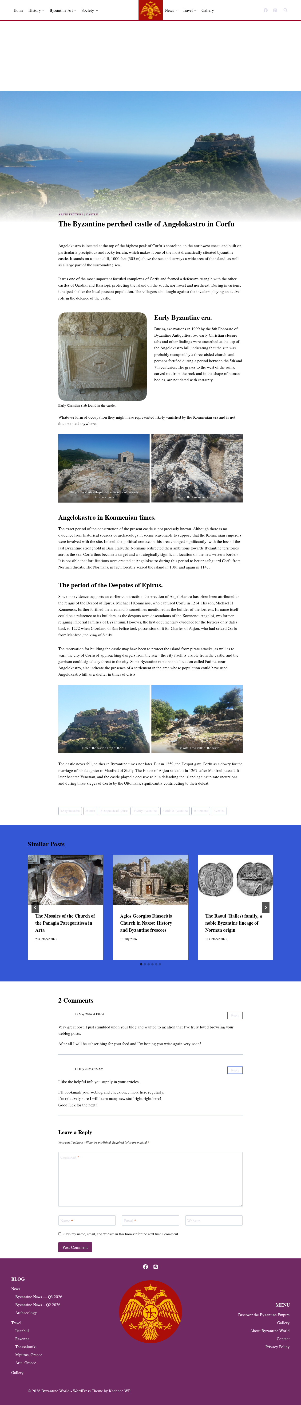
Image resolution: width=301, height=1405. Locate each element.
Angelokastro (70, 811)
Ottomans (201, 811)
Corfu (90, 811)
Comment (69, 1157)
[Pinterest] (275, 10)
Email (130, 1220)
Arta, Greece (25, 1362)
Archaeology (26, 1312)
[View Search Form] (285, 10)
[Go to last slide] (35, 907)
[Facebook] (266, 10)
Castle (92, 214)
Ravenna (22, 1338)
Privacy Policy (277, 1346)
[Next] (265, 907)
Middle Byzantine (175, 811)
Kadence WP (119, 1390)
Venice (219, 811)
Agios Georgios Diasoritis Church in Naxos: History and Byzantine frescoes (146, 922)
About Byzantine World (270, 1330)
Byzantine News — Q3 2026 (38, 1296)
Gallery (208, 10)
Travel (16, 1322)
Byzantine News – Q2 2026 (37, 1304)
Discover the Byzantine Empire (264, 1314)
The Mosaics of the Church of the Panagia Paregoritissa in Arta (65, 922)
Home (19, 10)
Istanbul (22, 1330)
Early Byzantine (145, 811)
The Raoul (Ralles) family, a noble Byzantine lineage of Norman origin (233, 922)
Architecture (70, 214)
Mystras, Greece (28, 1354)
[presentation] (65, 880)
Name (66, 1220)
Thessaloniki (26, 1346)
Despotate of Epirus (114, 811)
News (15, 1288)
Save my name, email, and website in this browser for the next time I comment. (121, 1234)
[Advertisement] (150, 56)
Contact (283, 1338)
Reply (235, 1015)
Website (194, 1220)
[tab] (141, 964)
